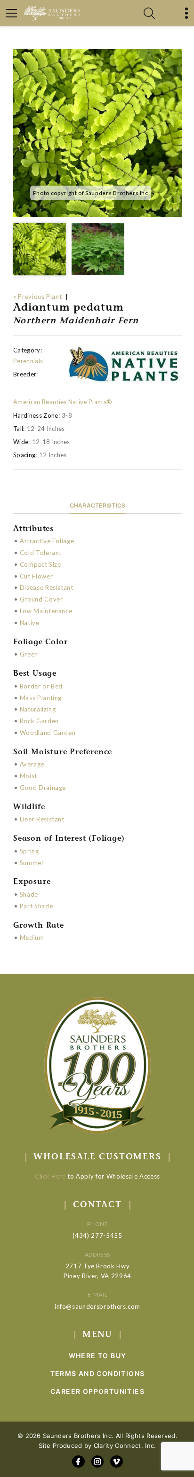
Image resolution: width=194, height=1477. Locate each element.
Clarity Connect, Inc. (125, 1445)
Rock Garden (39, 721)
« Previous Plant (37, 296)
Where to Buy (98, 1356)
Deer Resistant (42, 819)
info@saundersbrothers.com (97, 1306)
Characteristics (98, 505)
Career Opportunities (97, 1391)
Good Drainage (43, 787)
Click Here (50, 1176)
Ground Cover (41, 599)
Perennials (28, 361)
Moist (28, 776)
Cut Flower (36, 576)
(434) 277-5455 (97, 1235)
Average (32, 764)
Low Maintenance (46, 611)
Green (29, 654)
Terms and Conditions (97, 1373)
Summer (32, 863)
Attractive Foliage (47, 541)
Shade (29, 894)
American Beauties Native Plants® (62, 402)
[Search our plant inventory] (149, 13)
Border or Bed (41, 686)
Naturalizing (38, 709)
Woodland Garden (48, 732)
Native (30, 622)
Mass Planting (41, 698)
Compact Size (40, 564)
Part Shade (36, 906)
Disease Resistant (46, 587)
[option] (97, 133)
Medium (32, 937)
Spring (29, 851)
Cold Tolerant (41, 552)
